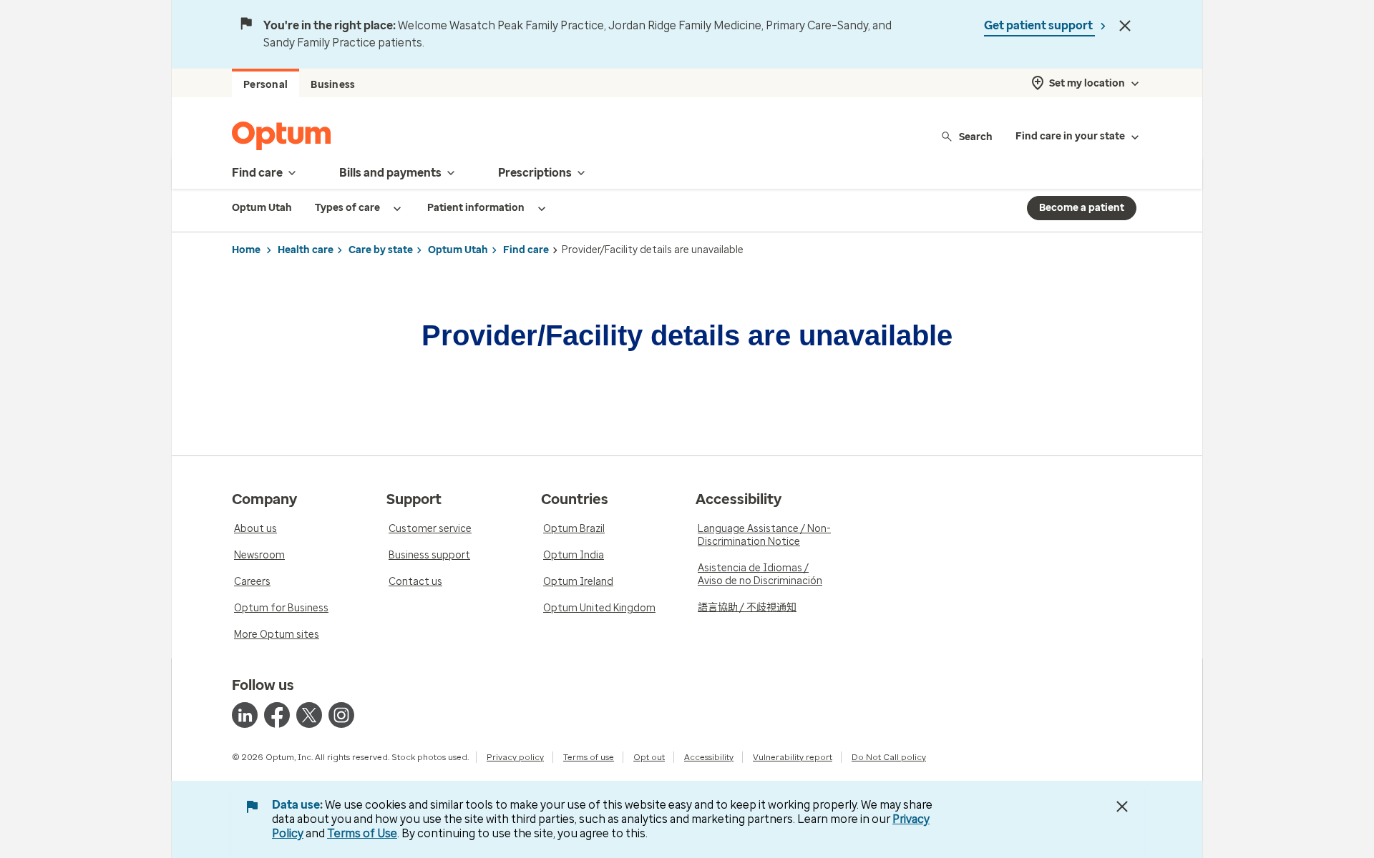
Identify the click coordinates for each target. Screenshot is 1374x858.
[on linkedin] (245, 715)
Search (976, 136)
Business (333, 85)
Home (246, 250)
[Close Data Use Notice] (1122, 806)
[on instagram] (341, 715)
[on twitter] (309, 715)
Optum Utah (458, 250)
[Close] (1125, 25)
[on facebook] (277, 715)
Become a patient (1081, 208)
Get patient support (1039, 25)
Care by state (381, 250)
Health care (305, 250)
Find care (526, 250)
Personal (265, 85)
